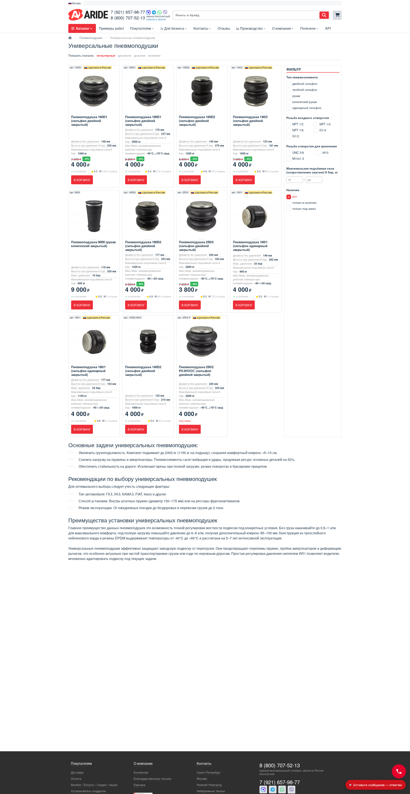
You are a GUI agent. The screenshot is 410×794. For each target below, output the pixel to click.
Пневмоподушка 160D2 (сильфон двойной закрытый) (197, 120)
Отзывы (224, 28)
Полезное (308, 28)
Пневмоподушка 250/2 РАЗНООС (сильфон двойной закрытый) (196, 370)
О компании (281, 28)
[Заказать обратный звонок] (399, 771)
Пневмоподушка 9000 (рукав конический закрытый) (93, 244)
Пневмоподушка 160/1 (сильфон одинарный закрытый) (250, 246)
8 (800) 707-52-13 (128, 18)
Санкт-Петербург (208, 772)
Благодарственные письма (152, 778)
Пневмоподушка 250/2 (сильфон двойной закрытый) (196, 246)
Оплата (76, 778)
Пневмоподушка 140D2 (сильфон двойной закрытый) (143, 370)
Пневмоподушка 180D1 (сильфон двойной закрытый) (143, 120)
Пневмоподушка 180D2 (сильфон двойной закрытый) (143, 246)
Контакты (200, 28)
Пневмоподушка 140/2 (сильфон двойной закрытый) (250, 120)
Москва (202, 778)
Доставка (77, 772)
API (328, 28)
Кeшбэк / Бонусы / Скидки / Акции (94, 785)
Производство (251, 28)
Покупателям (140, 28)
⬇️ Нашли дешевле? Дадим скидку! (108, 3)
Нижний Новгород (209, 785)
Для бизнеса (174, 28)
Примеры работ (111, 28)
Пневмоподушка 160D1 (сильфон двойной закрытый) (89, 120)
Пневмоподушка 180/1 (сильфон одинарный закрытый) (88, 370)
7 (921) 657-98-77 (128, 12)
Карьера (139, 785)
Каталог (82, 28)
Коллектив (141, 772)
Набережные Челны (211, 791)
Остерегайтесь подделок (88, 791)
